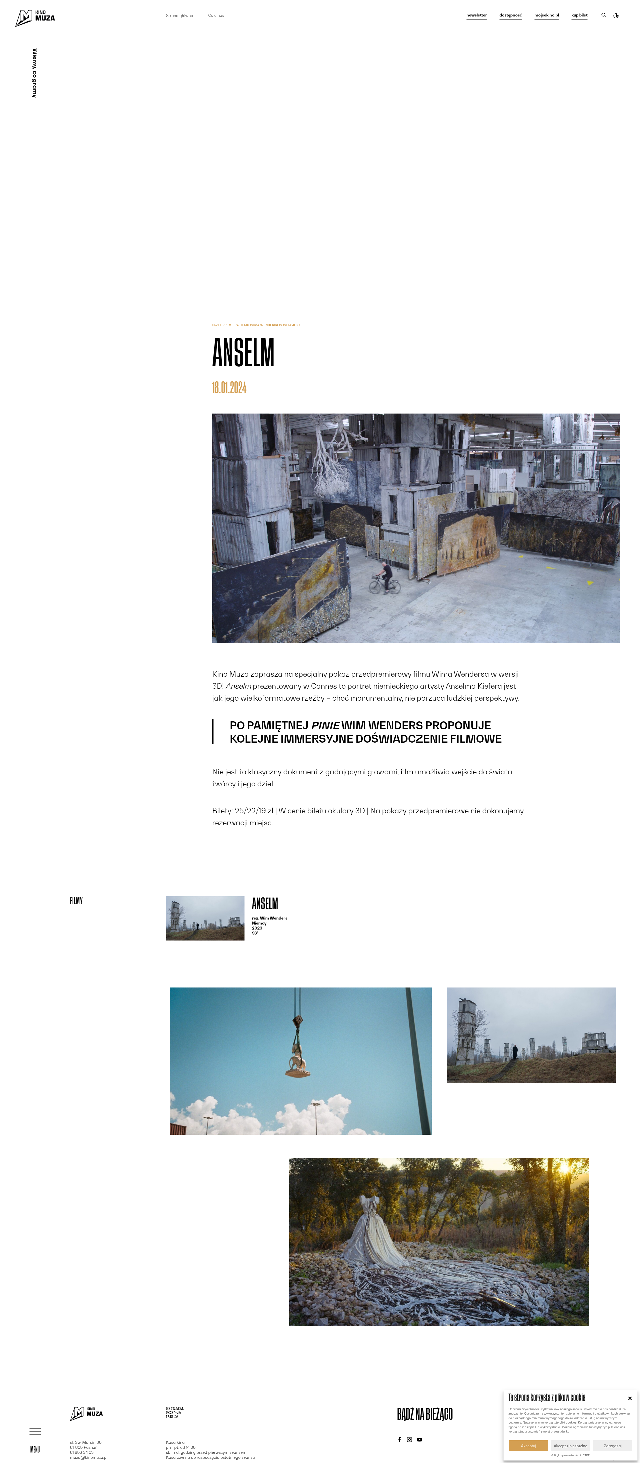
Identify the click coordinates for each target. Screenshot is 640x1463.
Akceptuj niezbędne (570, 1446)
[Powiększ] (301, 1061)
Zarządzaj (613, 1446)
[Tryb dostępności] (616, 15)
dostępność (511, 15)
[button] (630, 1397)
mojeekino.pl (546, 15)
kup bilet (580, 15)
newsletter (476, 15)
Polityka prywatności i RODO (570, 1455)
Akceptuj (528, 1446)
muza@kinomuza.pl (89, 1457)
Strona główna (179, 15)
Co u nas (216, 15)
